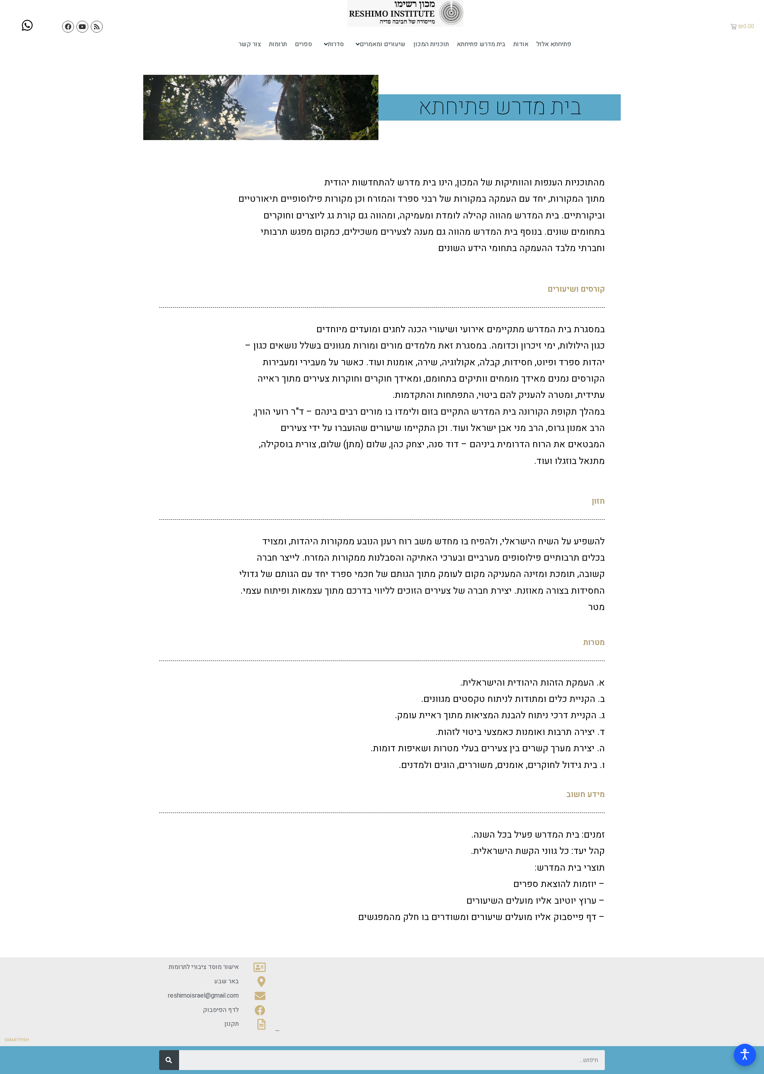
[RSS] (97, 27)
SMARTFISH (16, 1040)
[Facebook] (68, 27)
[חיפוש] (169, 1060)
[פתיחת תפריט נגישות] (745, 1055)
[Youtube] (82, 27)
